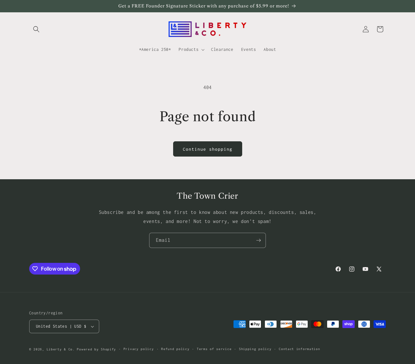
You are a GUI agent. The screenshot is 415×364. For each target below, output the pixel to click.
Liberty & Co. (61, 349)
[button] (36, 29)
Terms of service (214, 349)
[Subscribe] (258, 240)
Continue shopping (207, 149)
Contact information (299, 349)
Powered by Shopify (96, 349)
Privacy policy (139, 349)
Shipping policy (255, 349)
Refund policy (175, 349)
